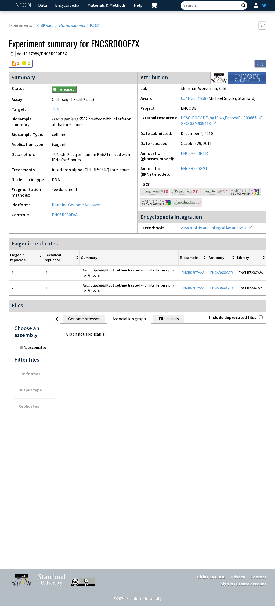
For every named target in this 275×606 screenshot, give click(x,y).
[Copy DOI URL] (12, 54)
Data (42, 5)
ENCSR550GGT (194, 169)
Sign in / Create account (243, 584)
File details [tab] (169, 319)
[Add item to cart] (262, 25)
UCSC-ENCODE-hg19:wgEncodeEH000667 (218, 118)
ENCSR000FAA (65, 215)
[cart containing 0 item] (154, 5)
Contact (258, 577)
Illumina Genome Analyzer (76, 205)
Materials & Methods (106, 5)
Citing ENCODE (211, 577)
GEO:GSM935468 (196, 124)
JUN (56, 109)
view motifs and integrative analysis (214, 228)
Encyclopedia (67, 5)
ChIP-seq (45, 25)
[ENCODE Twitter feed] (264, 5)
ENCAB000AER (221, 272)
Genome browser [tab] (84, 319)
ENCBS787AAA (193, 272)
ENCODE (23, 5)
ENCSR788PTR (194, 153)
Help (138, 5)
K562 (94, 25)
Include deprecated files (232, 318)
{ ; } (260, 63)
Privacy (238, 577)
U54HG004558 (193, 98)
